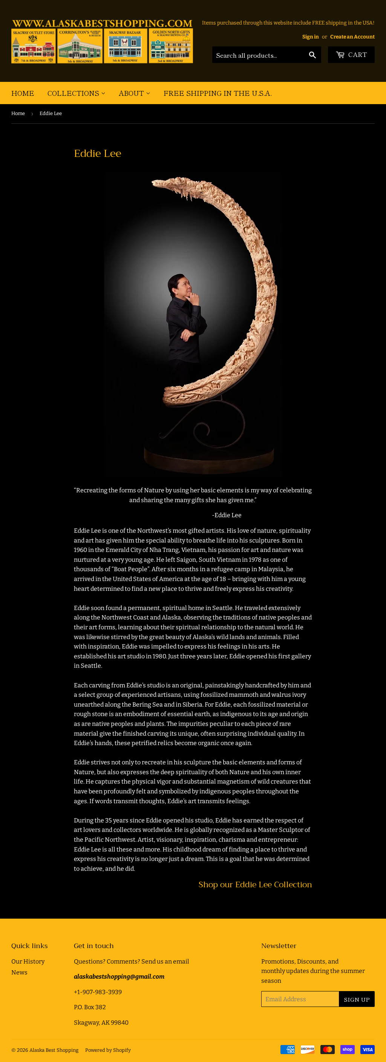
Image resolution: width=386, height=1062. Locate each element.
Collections (74, 93)
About (132, 93)
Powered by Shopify (108, 1050)
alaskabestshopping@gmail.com (119, 976)
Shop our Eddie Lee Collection (255, 884)
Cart (357, 54)
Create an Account (352, 37)
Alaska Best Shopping (53, 1050)
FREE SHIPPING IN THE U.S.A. (218, 93)
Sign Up (357, 999)
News (19, 972)
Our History (27, 961)
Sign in (310, 37)
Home (22, 93)
